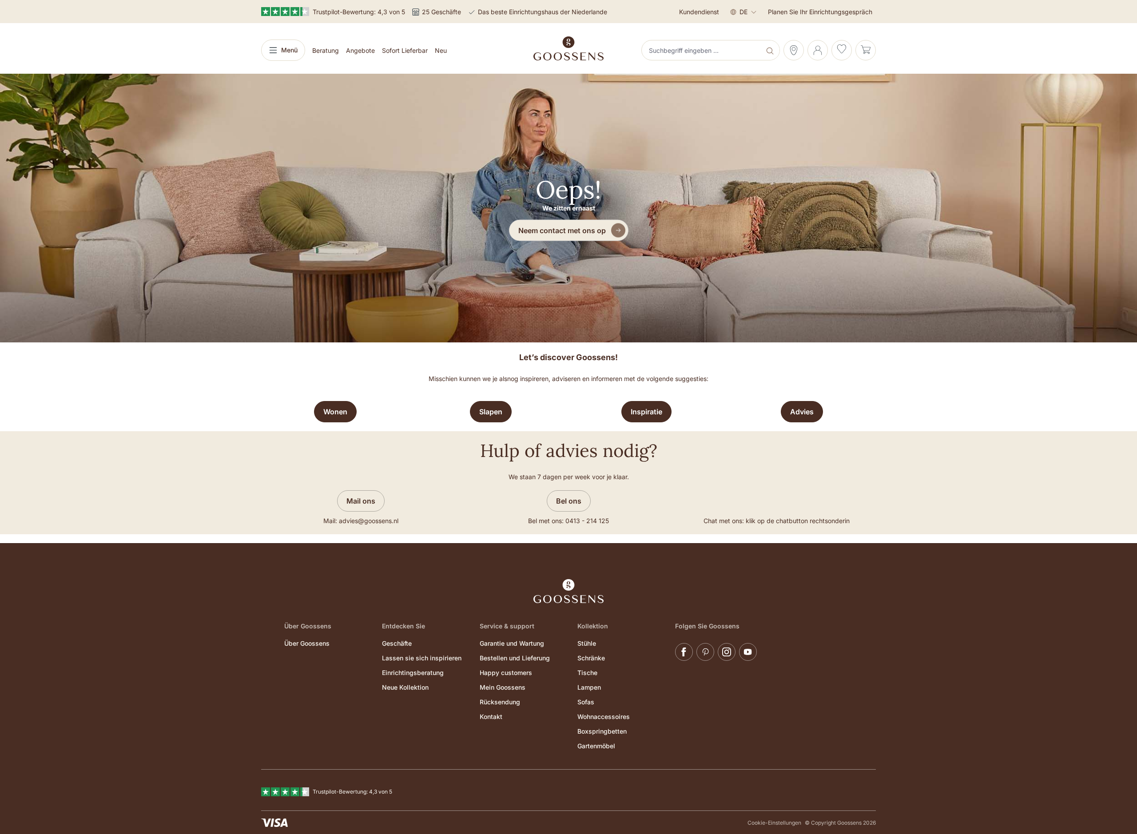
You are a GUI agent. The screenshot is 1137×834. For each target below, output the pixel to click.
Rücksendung (500, 702)
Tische (587, 672)
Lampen (589, 687)
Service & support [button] (507, 626)
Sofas (585, 702)
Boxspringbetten (602, 731)
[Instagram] (726, 652)
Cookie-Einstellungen (774, 822)
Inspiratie (646, 411)
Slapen (490, 411)
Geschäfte (397, 643)
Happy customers (506, 672)
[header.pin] (793, 50)
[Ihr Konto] (817, 50)
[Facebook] (684, 652)
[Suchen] (770, 50)
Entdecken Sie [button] (403, 626)
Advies (802, 411)
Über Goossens (307, 643)
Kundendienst (699, 12)
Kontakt (491, 716)
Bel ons (568, 500)
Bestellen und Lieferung (515, 658)
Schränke (591, 658)
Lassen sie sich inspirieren (421, 658)
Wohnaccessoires (603, 716)
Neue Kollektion (405, 687)
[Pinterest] (705, 652)
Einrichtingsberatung (413, 672)
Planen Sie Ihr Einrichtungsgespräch (820, 12)
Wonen (335, 411)
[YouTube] (748, 652)
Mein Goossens (502, 687)
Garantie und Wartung (512, 643)
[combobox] (702, 50)
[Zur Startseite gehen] (568, 48)
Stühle (586, 643)
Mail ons (360, 500)
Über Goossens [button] (307, 626)
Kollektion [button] (592, 626)
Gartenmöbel (596, 746)
